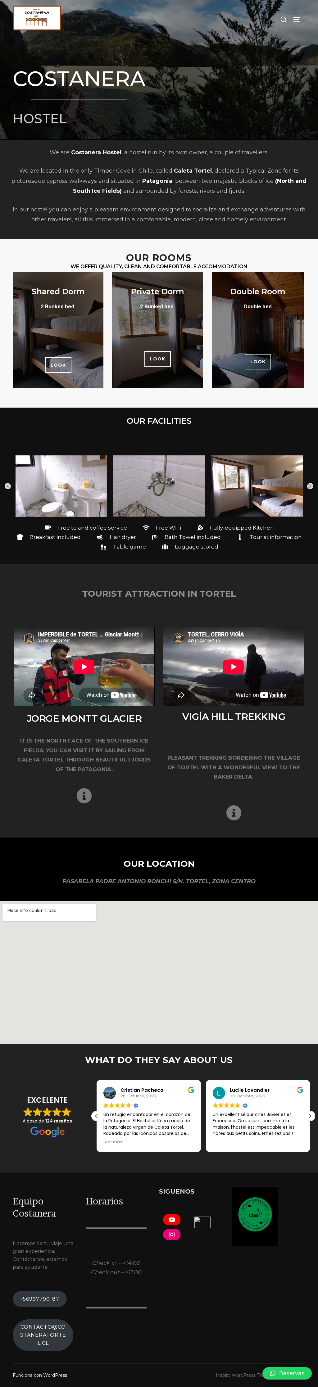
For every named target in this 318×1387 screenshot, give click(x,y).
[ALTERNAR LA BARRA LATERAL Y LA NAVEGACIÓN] (299, 19)
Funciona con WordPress (40, 1375)
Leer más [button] (112, 1142)
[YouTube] (171, 1219)
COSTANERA (79, 78)
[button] (58, 365)
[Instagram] (171, 1234)
